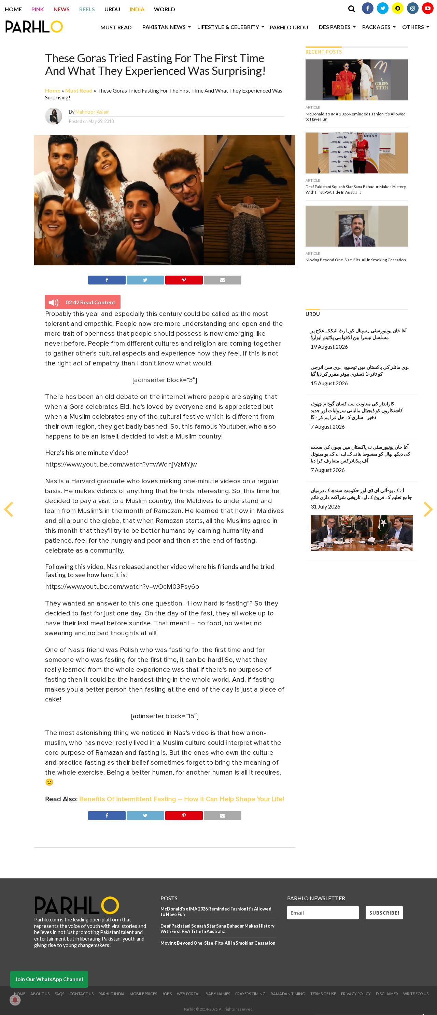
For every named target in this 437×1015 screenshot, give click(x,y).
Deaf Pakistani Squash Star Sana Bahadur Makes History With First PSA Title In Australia (217, 928)
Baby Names (218, 993)
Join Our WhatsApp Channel (49, 979)
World (164, 9)
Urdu (112, 9)
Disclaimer (387, 993)
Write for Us (415, 993)
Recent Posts (324, 52)
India (137, 9)
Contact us (81, 993)
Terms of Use (323, 993)
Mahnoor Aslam (92, 112)
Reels (87, 9)
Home (13, 9)
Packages (376, 27)
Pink (37, 9)
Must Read (116, 27)
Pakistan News (164, 27)
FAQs (59, 993)
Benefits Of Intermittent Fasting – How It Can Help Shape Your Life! (181, 799)
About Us (40, 993)
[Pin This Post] (184, 279)
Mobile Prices (143, 993)
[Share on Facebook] (106, 279)
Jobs (167, 993)
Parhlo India (112, 993)
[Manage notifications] (15, 1000)
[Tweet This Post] (145, 279)
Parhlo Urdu (289, 27)
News (62, 9)
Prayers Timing (250, 993)
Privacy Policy (356, 993)
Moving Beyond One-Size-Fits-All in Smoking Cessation (217, 943)
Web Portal (188, 993)
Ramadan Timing (288, 993)
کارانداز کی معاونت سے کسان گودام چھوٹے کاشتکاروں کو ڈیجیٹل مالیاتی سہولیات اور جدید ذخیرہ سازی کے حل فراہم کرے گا (357, 410)
